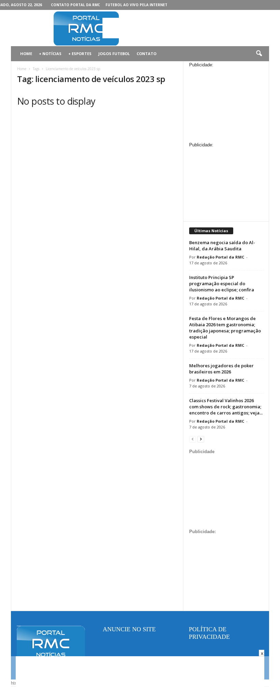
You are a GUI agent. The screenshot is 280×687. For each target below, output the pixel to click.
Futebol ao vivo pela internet (136, 4)
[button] (258, 53)
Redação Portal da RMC (220, 257)
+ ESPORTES (80, 53)
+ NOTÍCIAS (50, 53)
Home (21, 68)
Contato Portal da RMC (75, 4)
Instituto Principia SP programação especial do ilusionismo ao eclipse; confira (221, 283)
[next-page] (200, 438)
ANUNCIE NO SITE (129, 629)
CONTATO (146, 53)
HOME (26, 53)
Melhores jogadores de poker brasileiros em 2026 (221, 368)
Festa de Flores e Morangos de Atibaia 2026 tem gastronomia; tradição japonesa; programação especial (225, 327)
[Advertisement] (182, 28)
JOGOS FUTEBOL (114, 53)
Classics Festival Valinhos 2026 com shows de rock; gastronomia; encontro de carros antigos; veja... (226, 406)
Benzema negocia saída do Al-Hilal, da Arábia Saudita (222, 245)
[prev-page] (192, 438)
